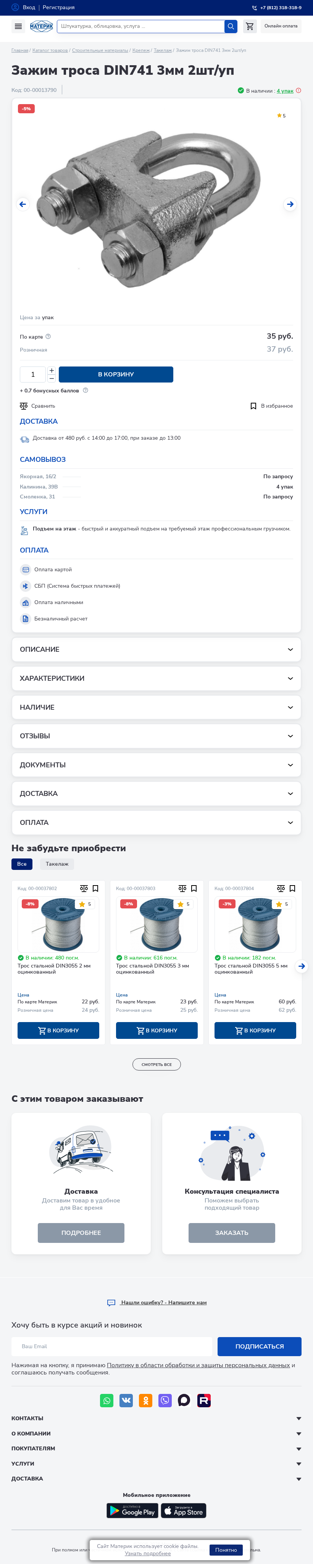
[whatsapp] (106, 1400)
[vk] (126, 1400)
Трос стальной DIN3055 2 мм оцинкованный (54, 969)
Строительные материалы (100, 50)
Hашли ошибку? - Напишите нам (163, 1302)
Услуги (22, 1464)
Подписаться (260, 1346)
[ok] (145, 1400)
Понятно (226, 1550)
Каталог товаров (50, 50)
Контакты (27, 1418)
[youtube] (204, 1400)
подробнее (81, 1233)
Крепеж (141, 50)
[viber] (165, 1400)
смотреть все (157, 1064)
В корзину (116, 374)
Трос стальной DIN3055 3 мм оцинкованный (152, 969)
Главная (19, 50)
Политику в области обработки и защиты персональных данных (198, 1365)
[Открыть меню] (18, 26)
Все (22, 864)
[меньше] (51, 379)
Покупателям (33, 1448)
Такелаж (163, 50)
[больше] (51, 370)
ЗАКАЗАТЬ (231, 1233)
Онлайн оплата (281, 26)
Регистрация (59, 7)
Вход (29, 7)
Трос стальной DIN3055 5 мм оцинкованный (251, 969)
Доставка (27, 1478)
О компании (31, 1433)
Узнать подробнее (148, 1553)
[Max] (184, 1400)
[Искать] (230, 26)
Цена (23, 995)
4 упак (285, 91)
